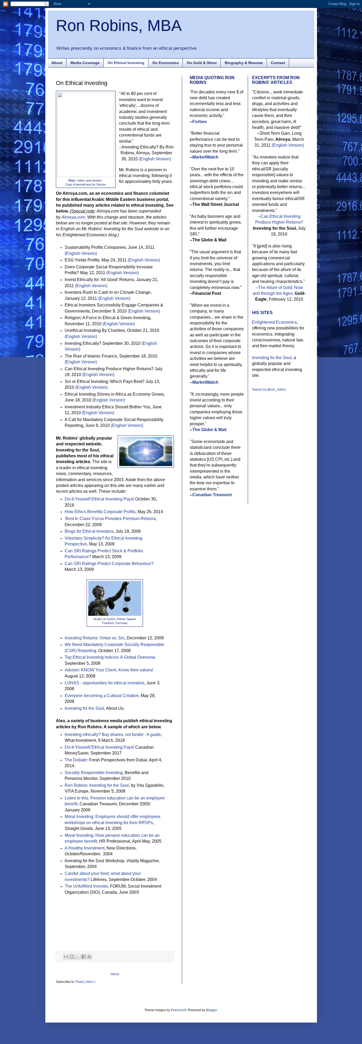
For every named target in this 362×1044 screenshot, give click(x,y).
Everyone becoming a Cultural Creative (102, 695)
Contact (278, 63)
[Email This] (66, 956)
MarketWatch (205, 157)
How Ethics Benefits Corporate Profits (100, 511)
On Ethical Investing (126, 63)
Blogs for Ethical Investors (89, 531)
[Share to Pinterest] (89, 956)
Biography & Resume (244, 63)
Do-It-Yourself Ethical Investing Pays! (99, 499)
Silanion (101, 184)
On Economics (165, 63)
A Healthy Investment (84, 848)
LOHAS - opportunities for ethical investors (104, 683)
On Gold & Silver (202, 63)
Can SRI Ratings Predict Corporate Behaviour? (109, 563)
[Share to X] (77, 956)
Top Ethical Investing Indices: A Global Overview (110, 657)
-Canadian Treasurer (211, 494)
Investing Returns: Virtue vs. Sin (95, 638)
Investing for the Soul (84, 708)
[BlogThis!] (71, 956)
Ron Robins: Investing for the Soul (97, 785)
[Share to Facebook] (83, 956)
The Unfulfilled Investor (86, 886)
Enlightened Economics (274, 322)
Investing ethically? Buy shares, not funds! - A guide (113, 734)
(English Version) (155, 159)
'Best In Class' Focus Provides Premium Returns (110, 518)
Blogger (211, 1010)
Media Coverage (85, 63)
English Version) (98, 412)
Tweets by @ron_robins (269, 389)
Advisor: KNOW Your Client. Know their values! (109, 670)
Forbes (199, 121)
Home (115, 974)
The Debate (76, 760)
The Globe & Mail (209, 429)
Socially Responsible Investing (94, 772)
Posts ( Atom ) (85, 982)
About (57, 63)
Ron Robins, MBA (119, 25)
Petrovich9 (178, 1010)
